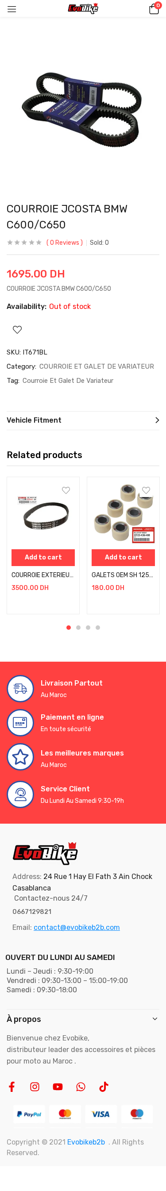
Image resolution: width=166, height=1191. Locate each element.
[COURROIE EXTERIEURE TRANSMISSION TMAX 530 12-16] (43, 513)
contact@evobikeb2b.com (77, 927)
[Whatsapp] (81, 1087)
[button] (152, 8)
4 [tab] (98, 627)
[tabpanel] (43, 545)
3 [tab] (88, 627)
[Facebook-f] (12, 1087)
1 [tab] (68, 627)
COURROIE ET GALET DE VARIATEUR (96, 366)
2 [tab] (78, 627)
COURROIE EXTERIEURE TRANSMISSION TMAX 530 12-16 (43, 575)
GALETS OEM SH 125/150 (123, 575)
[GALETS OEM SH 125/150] (123, 513)
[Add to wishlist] (66, 490)
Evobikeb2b (86, 1142)
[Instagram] (35, 1087)
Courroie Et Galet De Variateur (68, 381)
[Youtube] (58, 1087)
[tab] (83, 420)
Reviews (64, 243)
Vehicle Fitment (34, 420)
